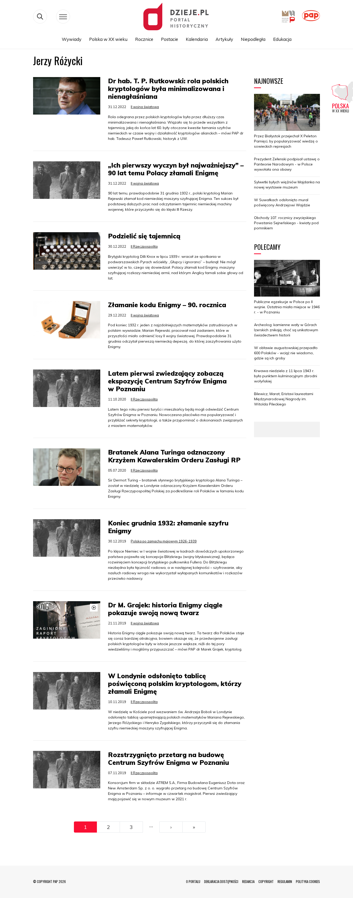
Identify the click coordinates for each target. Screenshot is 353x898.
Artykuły (224, 39)
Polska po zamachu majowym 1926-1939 (164, 541)
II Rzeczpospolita (144, 246)
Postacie (169, 39)
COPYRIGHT (266, 881)
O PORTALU (193, 881)
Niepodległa (253, 39)
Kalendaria (197, 39)
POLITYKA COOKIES (308, 881)
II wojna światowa (145, 107)
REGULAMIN (285, 881)
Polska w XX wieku (108, 39)
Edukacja (282, 39)
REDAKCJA (248, 881)
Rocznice (144, 39)
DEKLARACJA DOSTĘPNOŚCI (221, 881)
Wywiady (71, 39)
